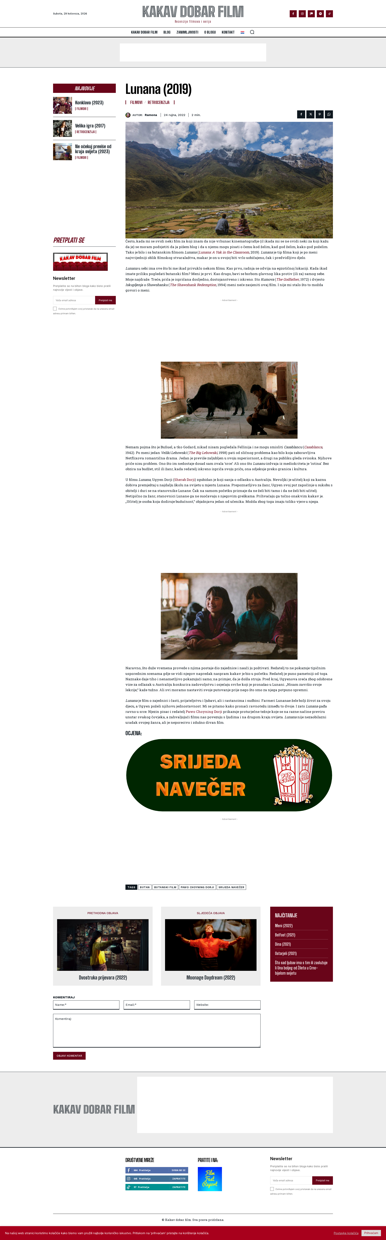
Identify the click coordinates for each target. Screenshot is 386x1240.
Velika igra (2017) (90, 125)
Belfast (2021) (285, 934)
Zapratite (178, 1178)
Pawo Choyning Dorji (204, 711)
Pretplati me (105, 300)
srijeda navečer (231, 887)
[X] (310, 114)
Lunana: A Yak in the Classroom (224, 252)
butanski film (165, 887)
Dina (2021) (283, 944)
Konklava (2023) (89, 102)
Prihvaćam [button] (371, 1233)
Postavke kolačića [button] (346, 1233)
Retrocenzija (86, 131)
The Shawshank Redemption (193, 284)
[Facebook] (293, 13)
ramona (151, 115)
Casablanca (313, 447)
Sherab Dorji (184, 479)
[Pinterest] (320, 114)
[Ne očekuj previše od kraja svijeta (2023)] (62, 151)
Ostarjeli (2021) (286, 953)
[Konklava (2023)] (62, 105)
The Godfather (287, 279)
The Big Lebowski (203, 452)
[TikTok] (329, 13)
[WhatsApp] (329, 114)
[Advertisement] (193, 52)
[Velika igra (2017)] (62, 128)
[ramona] (128, 115)
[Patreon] (311, 13)
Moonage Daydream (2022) (211, 977)
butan (145, 887)
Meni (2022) (284, 925)
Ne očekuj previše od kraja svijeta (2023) (93, 149)
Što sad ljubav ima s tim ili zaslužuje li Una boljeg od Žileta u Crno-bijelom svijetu (301, 967)
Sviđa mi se (178, 1170)
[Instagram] (302, 13)
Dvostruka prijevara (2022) (103, 977)
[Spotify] (320, 13)
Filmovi (81, 108)
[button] (252, 32)
